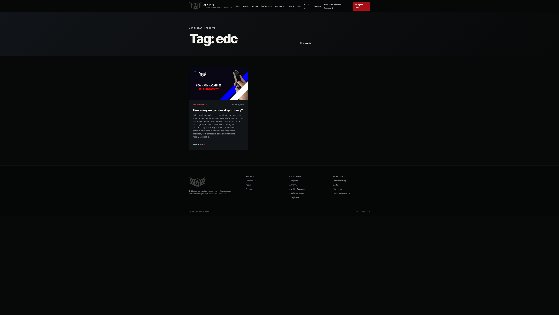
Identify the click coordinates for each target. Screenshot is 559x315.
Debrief (255, 6)
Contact (317, 6)
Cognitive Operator (342, 193)
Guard (291, 6)
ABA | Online (294, 185)
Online (245, 6)
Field (238, 6)
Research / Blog (339, 181)
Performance (266, 6)
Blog (298, 6)
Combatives (280, 6)
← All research (304, 43)
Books (335, 185)
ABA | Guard (294, 198)
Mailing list (337, 189)
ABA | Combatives (296, 193)
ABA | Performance (297, 189)
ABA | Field (293, 181)
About (248, 185)
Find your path (359, 6)
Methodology (251, 181)
